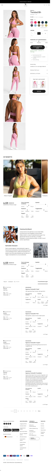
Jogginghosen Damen (22, 428)
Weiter (38, 409)
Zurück (11, 409)
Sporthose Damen (23, 431)
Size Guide (45, 30)
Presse (41, 435)
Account (41, 428)
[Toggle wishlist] (45, 47)
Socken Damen (22, 442)
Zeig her (38, 91)
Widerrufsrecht (20, 459)
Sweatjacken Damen (22, 445)
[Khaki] (38, 25)
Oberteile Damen (22, 436)
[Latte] (41, 25)
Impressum (26, 459)
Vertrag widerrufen (32, 438)
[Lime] (45, 25)
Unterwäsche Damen (22, 439)
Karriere (41, 425)
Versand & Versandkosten (32, 431)
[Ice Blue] (34, 25)
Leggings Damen (22, 423)
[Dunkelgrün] (45, 22)
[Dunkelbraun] (38, 22)
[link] (48, 5)
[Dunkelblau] (41, 22)
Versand (41, 17)
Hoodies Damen (22, 425)
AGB (4, 459)
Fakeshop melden (42, 433)
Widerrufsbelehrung (33, 428)
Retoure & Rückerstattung (32, 425)
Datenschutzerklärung (10, 459)
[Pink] (31, 22)
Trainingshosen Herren (22, 448)
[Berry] (34, 22)
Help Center (42, 430)
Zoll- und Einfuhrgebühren (32, 434)
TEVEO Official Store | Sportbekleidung (14, 462)
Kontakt (41, 423)
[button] (2, 5)
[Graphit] (31, 25)
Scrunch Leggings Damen (23, 434)
